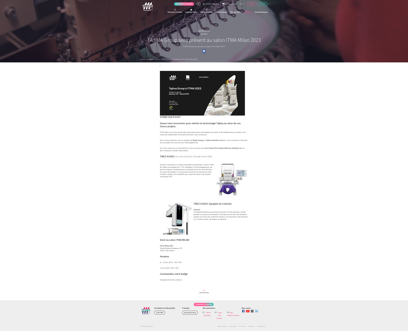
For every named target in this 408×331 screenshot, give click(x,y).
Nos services (235, 12)
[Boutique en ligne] (223, 4)
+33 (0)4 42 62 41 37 (212, 4)
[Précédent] (266, 59)
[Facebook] (243, 311)
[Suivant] (263, 59)
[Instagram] (252, 311)
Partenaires (251, 326)
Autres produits (206, 12)
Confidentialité (261, 326)
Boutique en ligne (231, 4)
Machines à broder (175, 12)
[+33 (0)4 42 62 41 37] (203, 4)
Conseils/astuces (261, 12)
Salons (157, 59)
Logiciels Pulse (191, 12)
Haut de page (204, 293)
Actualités (247, 12)
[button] (198, 4)
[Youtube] (247, 311)
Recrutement (233, 326)
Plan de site (242, 326)
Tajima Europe (221, 12)
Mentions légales (222, 326)
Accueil (142, 59)
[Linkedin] (256, 311)
